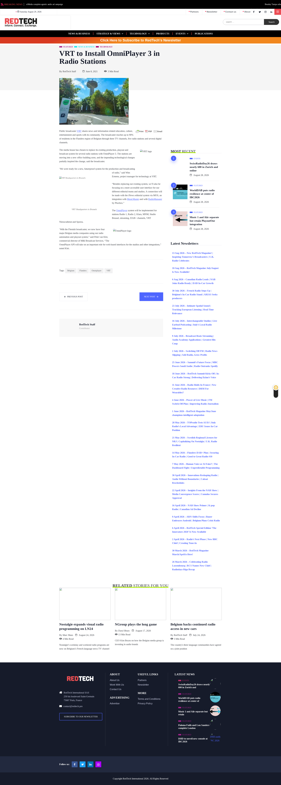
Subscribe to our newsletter (81, 717)
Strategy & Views (108, 33)
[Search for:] (243, 22)
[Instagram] (98, 764)
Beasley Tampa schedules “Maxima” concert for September (50, 4)
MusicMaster (133, 199)
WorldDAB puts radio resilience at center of (189, 699)
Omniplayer (96, 271)
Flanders (82, 271)
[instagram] (266, 12)
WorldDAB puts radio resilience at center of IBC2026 (202, 194)
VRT (79, 131)
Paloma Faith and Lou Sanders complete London (193, 726)
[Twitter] (260, 12)
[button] (277, 12)
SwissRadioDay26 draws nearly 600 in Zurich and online (204, 167)
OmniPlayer (121, 210)
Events (180, 33)
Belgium (70, 271)
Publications (204, 33)
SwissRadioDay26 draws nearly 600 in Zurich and (194, 686)
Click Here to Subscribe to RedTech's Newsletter (140, 40)
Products (162, 33)
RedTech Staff (69, 71)
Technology (138, 33)
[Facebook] (254, 12)
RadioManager (155, 199)
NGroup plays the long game (136, 624)
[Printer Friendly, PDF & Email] (149, 131)
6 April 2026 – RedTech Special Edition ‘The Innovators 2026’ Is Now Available (194, 530)
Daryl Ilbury (124, 630)
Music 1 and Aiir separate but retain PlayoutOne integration (204, 221)
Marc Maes (68, 635)
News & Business (79, 33)
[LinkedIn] (271, 12)
